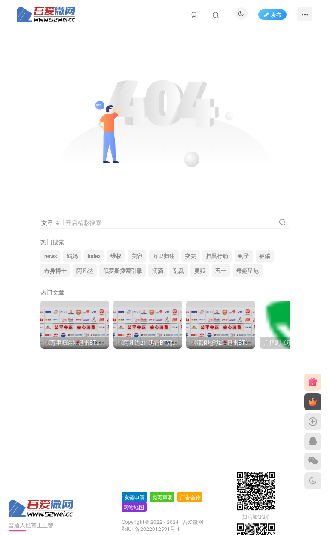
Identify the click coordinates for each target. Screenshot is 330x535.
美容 (137, 256)
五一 (220, 270)
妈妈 (72, 256)
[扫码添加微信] (312, 461)
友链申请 (134, 497)
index (94, 256)
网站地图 (133, 507)
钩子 (243, 256)
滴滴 (157, 270)
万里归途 (164, 256)
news (50, 256)
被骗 (264, 256)
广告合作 (190, 497)
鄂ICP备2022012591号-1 (151, 528)
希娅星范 (247, 270)
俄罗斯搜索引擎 (122, 270)
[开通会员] (312, 401)
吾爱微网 (193, 521)
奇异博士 (55, 270)
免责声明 (162, 497)
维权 (116, 256)
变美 (190, 256)
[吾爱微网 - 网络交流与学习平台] (42, 507)
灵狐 (199, 270)
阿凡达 (84, 270)
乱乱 (178, 270)
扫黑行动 (217, 256)
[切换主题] (312, 480)
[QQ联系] (312, 441)
